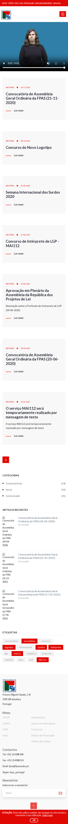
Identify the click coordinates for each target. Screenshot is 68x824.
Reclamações (29, 3)
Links (21, 3)
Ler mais (18, 110)
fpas (21, 659)
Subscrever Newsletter (43, 3)
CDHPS (11, 3)
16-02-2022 (25, 402)
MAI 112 (42, 659)
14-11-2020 (25, 87)
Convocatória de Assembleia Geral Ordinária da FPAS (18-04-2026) (37, 519)
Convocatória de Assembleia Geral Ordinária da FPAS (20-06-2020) (32, 359)
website (9, 659)
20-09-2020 (25, 185)
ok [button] (34, 820)
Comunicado (36, 495)
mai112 (17, 653)
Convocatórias (36, 483)
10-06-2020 (25, 284)
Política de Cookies (41, 741)
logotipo (9, 647)
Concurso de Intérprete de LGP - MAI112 (32, 243)
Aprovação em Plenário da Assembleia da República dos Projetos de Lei (29, 294)
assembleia (29, 641)
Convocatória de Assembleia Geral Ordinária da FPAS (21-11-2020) (32, 98)
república (31, 653)
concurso (45, 641)
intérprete (56, 647)
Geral (36, 489)
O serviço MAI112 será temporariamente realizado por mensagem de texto (31, 412)
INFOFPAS (10, 87)
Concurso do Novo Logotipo (29, 147)
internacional (25, 647)
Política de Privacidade (42, 735)
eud (31, 659)
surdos (41, 647)
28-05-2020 (25, 348)
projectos (47, 653)
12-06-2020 (25, 234)
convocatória (11, 641)
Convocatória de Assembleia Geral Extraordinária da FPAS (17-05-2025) (39, 593)
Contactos (57, 3)
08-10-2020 (25, 141)
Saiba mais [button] (47, 815)
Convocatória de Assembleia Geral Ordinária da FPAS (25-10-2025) (37, 556)
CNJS (16, 3)
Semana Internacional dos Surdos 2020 (33, 194)
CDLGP (4, 3)
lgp (6, 653)
